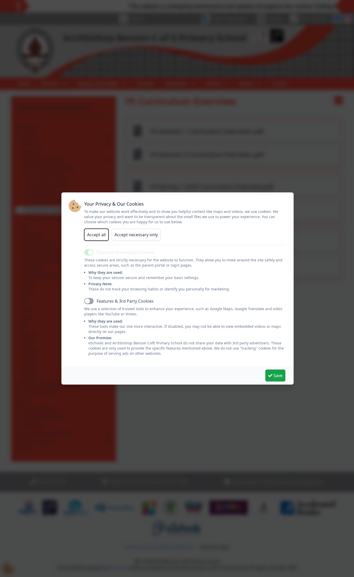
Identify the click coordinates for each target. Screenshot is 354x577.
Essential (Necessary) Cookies (125, 252)
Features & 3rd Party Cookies (125, 301)
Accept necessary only (136, 235)
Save (277, 375)
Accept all (96, 235)
